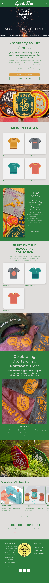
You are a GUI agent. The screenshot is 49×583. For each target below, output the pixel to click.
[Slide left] (21, 435)
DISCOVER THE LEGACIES (35, 232)
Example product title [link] (8, 155)
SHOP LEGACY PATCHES (24, 78)
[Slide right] (27, 435)
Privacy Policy (38, 550)
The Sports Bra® (10, 581)
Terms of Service (39, 553)
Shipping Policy (38, 547)
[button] (2, 3)
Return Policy (38, 543)
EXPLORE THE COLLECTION (24, 74)
